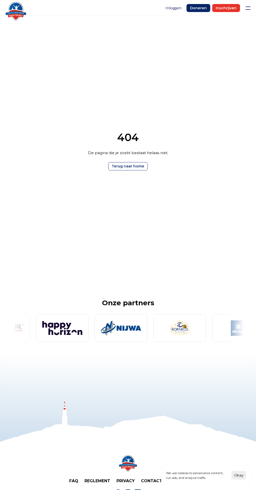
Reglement (97, 480)
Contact (151, 480)
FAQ (73, 480)
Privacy (125, 480)
